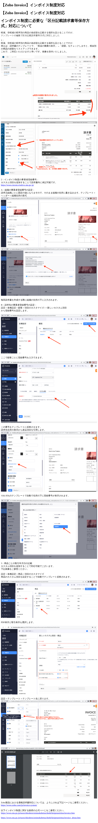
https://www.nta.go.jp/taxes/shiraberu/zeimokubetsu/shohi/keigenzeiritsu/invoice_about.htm (41, 817)
